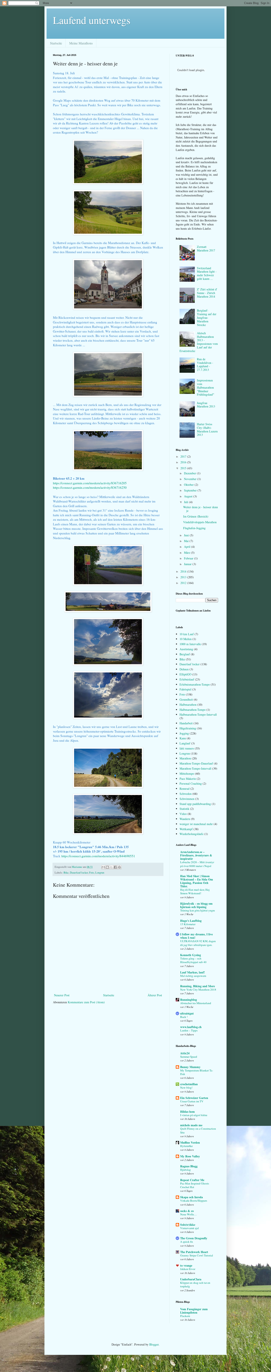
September (191, 490)
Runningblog (188, 999)
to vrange (186, 1265)
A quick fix (186, 1242)
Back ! (184, 1017)
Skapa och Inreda (191, 1197)
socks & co (187, 1211)
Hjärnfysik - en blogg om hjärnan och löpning (196, 905)
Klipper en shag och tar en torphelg (195, 1284)
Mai (186, 541)
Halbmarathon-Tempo (193, 710)
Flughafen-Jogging (194, 528)
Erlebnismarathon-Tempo (195, 684)
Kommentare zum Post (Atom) (86, 1002)
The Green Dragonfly (193, 1238)
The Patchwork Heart (194, 1252)
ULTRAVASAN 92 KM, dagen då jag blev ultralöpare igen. (198, 943)
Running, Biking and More (197, 986)
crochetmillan (189, 1084)
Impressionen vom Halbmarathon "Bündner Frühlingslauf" (205, 387)
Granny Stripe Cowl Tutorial (196, 1255)
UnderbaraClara (190, 1279)
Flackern (185, 1316)
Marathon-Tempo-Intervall (195, 768)
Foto (91, 872)
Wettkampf (186, 829)
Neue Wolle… (188, 1214)
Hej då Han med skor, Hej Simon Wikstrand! (195, 891)
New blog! (186, 1087)
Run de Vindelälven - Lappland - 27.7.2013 (205, 364)
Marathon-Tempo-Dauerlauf (196, 763)
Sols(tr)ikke (187, 1224)
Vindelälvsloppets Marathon (200, 522)
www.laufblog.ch (191, 1027)
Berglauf (185, 654)
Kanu (183, 738)
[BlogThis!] (107, 867)
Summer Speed (188, 1057)
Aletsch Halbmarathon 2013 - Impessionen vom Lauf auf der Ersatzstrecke (199, 342)
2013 (183, 577)
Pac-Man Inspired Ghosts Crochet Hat (194, 1185)
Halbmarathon (188, 705)
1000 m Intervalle (190, 644)
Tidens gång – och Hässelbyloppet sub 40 (193, 960)
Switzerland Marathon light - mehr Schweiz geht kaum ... (207, 273)
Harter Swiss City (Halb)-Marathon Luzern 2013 (207, 429)
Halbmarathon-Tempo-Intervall (198, 714)
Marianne (77, 867)
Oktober (189, 485)
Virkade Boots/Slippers (193, 1200)
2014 (183, 571)
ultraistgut (187, 1013)
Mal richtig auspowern (193, 976)
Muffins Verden (190, 1142)
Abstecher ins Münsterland (195, 1003)
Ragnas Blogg (189, 1166)
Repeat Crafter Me (192, 1180)
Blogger (154, 1344)
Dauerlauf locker (79, 872)
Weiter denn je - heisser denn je (200, 509)
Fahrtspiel (185, 689)
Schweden (186, 794)
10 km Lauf (187, 634)
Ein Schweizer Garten (194, 1098)
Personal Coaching (191, 783)
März (187, 553)
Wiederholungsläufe (191, 834)
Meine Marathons (81, 43)
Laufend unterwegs (91, 20)
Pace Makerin (188, 779)
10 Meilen (186, 639)
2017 (183, 456)
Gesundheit (186, 699)
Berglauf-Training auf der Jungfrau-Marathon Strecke (206, 317)
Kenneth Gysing (190, 955)
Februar (189, 558)
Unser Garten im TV (191, 1101)
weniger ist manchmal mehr (196, 824)
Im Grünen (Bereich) (195, 516)
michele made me (191, 1125)
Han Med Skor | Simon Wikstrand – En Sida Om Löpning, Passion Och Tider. (196, 881)
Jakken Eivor (187, 1269)
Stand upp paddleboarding (195, 804)
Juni (187, 535)
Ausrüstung (186, 649)
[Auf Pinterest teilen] (119, 867)
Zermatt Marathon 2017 (206, 248)
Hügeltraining (188, 728)
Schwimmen (187, 799)
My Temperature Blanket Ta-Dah (196, 1072)
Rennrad (184, 789)
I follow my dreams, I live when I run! (196, 936)
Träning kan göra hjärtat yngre (197, 910)
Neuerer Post (61, 995)
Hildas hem (187, 1111)
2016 (183, 462)
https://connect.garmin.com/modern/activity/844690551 (98, 856)
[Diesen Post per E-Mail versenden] (103, 867)
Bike (66, 872)
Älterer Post (155, 995)
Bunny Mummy (190, 1067)
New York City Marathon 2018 (198, 989)
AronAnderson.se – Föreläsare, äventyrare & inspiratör (196, 855)
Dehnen (184, 669)
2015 (183, 468)
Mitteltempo (187, 774)
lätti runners (187, 748)
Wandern (185, 819)
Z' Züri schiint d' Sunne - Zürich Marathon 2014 (207, 292)
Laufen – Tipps (189, 1030)
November (190, 479)
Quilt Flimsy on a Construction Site (198, 1130)
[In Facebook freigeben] (115, 867)
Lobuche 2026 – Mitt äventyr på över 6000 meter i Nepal (197, 864)
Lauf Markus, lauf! (192, 972)
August (188, 496)
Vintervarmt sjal (189, 1228)
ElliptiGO (185, 674)
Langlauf (185, 743)
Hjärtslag (185, 1170)
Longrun (99, 872)
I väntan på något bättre (193, 1115)
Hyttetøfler (186, 1146)
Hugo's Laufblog (191, 920)
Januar (188, 564)
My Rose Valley (190, 1156)
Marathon (185, 758)
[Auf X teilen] (111, 867)
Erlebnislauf (187, 679)
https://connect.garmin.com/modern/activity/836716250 (90, 487)
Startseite (56, 43)
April (187, 547)
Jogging (184, 733)
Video (183, 814)
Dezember (190, 473)
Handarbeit (186, 723)
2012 (183, 583)
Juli (186, 502)
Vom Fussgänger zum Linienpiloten (194, 1311)
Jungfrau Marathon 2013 (206, 405)
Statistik (184, 809)
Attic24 (184, 1053)
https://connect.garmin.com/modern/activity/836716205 (90, 483)
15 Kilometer (187, 924)
